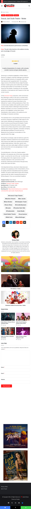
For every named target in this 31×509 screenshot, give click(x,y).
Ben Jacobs (22, 198)
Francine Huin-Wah (19, 208)
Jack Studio (21, 211)
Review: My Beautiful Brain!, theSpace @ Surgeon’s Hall (16, 1)
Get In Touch (4, 488)
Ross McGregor (20, 217)
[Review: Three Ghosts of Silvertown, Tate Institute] (8, 331)
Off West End (10, 15)
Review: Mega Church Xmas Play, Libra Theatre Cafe (14, 268)
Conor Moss (8, 205)
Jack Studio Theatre (10, 214)
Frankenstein (10, 211)
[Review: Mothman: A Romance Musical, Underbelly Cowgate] (8, 316)
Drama (7, 12)
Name (3, 367)
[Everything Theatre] (9, 5)
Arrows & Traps (8, 95)
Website (3, 379)
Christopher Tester (21, 201)
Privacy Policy (4, 486)
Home (3, 12)
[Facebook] (3, 222)
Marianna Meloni (6, 21)
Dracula (8, 208)
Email (2, 373)
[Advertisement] (15, 406)
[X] (7, 222)
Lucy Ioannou (23, 214)
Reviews (16, 15)
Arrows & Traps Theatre (12, 183)
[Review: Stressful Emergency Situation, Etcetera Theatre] (23, 316)
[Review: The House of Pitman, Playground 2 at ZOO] (23, 331)
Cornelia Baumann (21, 205)
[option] (15, 264)
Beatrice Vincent (10, 198)
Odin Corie (9, 217)
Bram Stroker (8, 201)
